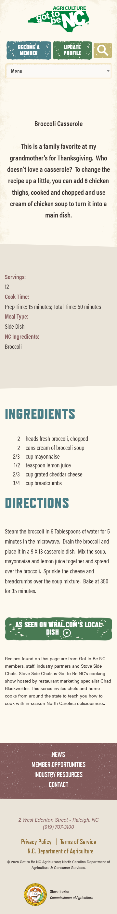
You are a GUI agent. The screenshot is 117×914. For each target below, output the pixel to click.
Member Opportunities (58, 764)
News (58, 754)
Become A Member (29, 50)
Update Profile (72, 50)
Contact (58, 784)
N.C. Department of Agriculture (61, 851)
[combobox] (58, 71)
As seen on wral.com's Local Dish (58, 628)
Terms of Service (78, 842)
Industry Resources (58, 774)
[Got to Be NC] (58, 19)
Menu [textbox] (16, 71)
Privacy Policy (36, 842)
